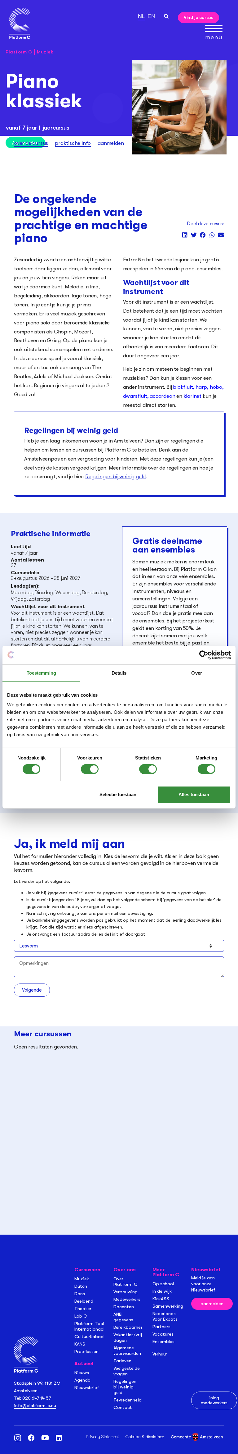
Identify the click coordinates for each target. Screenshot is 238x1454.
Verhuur (159, 1354)
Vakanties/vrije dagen (128, 1337)
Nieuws (81, 1372)
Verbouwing (125, 1292)
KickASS (160, 1298)
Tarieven (122, 1361)
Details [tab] (119, 672)
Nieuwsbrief (86, 1387)
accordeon (162, 396)
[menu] (214, 29)
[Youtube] (45, 1438)
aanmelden (111, 143)
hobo (216, 387)
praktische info (73, 143)
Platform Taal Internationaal (89, 1326)
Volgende (32, 990)
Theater (82, 1308)
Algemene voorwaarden (127, 1350)
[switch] (90, 769)
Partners (161, 1326)
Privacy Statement (102, 1436)
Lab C (80, 1316)
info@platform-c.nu (35, 1405)
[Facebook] (31, 1438)
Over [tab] (196, 672)
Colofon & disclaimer (145, 1436)
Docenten (123, 1307)
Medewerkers (126, 1299)
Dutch (80, 1286)
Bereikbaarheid (129, 1327)
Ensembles (163, 1341)
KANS (79, 1344)
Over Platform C (125, 1281)
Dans (79, 1293)
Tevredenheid (127, 1400)
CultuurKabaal (89, 1336)
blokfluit (183, 387)
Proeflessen (86, 1351)
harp (201, 387)
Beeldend (83, 1301)
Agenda (82, 1380)
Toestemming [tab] (41, 672)
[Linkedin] (58, 1438)
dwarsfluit (135, 396)
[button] (166, 16)
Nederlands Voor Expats (165, 1316)
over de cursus (31, 143)
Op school (163, 1284)
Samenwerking (167, 1306)
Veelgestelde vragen (126, 1371)
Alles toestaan (193, 794)
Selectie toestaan (117, 794)
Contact (122, 1407)
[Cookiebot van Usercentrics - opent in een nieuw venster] (204, 654)
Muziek (45, 52)
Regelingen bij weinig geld (115, 476)
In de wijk (162, 1291)
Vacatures (163, 1334)
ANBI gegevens (123, 1317)
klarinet (191, 396)
